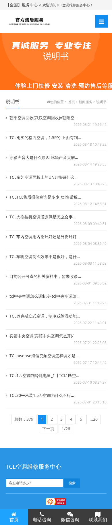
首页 (71, 102)
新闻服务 (85, 102)
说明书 (101, 102)
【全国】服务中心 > (24, 4)
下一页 (48, 428)
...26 (94, 419)
